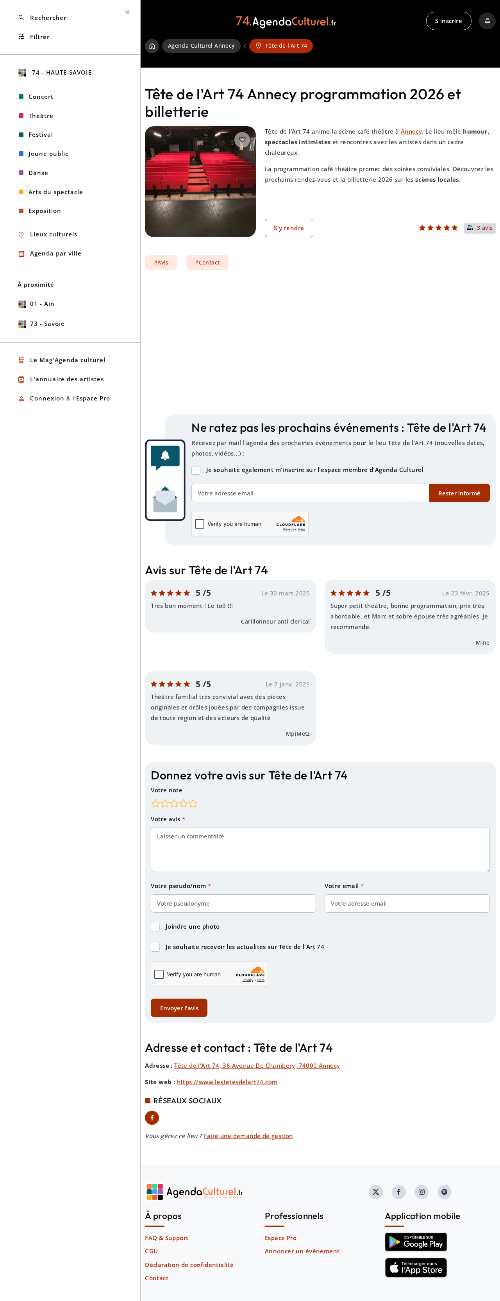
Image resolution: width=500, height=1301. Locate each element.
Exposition (45, 210)
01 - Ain (42, 303)
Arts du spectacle (56, 192)
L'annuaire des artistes (61, 379)
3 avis (485, 228)
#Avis (161, 262)
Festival (41, 134)
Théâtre (41, 116)
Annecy (411, 131)
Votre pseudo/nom (179, 886)
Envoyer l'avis (179, 1008)
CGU (151, 1251)
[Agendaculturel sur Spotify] (445, 1192)
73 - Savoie (47, 323)
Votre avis (166, 819)
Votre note (166, 790)
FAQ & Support (166, 1238)
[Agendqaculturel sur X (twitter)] (376, 1192)
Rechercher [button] (42, 17)
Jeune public (48, 153)
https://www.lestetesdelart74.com (227, 1082)
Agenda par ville (50, 253)
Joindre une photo (193, 926)
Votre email (343, 886)
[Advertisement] (320, 342)
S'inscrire (448, 21)
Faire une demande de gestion (248, 1136)
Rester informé (459, 493)
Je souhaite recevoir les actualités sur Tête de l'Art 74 (245, 947)
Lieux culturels (47, 234)
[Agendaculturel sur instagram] (421, 1192)
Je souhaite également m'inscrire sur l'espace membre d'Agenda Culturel (314, 470)
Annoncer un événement (302, 1251)
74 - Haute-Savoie (61, 72)
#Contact (207, 262)
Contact (156, 1278)
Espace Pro (280, 1238)
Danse (38, 173)
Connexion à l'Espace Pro (64, 398)
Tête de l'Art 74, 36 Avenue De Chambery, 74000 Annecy (257, 1065)
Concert (41, 96)
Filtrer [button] (34, 36)
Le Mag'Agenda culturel (61, 360)
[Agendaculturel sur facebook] (399, 1192)
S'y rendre (289, 228)
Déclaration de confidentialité (189, 1265)
